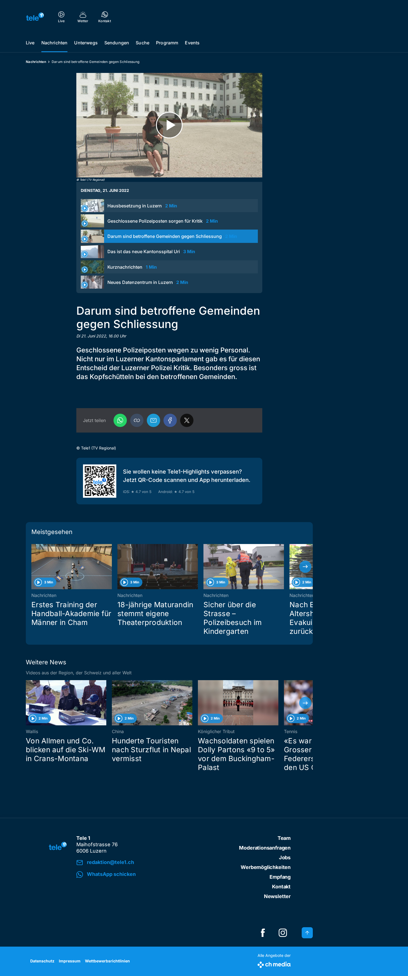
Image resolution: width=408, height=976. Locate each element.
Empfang (280, 877)
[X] (186, 420)
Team (284, 838)
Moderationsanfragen (265, 848)
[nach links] (33, 567)
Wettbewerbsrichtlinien (107, 961)
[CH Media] (274, 963)
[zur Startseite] (35, 16)
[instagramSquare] (282, 932)
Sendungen (116, 42)
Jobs (285, 857)
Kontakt (281, 886)
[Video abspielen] (169, 125)
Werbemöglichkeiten (266, 867)
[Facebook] (170, 420)
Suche (142, 42)
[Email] (153, 420)
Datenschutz (42, 961)
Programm (167, 42)
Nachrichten (54, 42)
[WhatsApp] (120, 420)
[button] (136, 420)
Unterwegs (85, 42)
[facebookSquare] (262, 932)
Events (192, 42)
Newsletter (277, 896)
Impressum (69, 961)
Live (30, 42)
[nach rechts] (305, 567)
